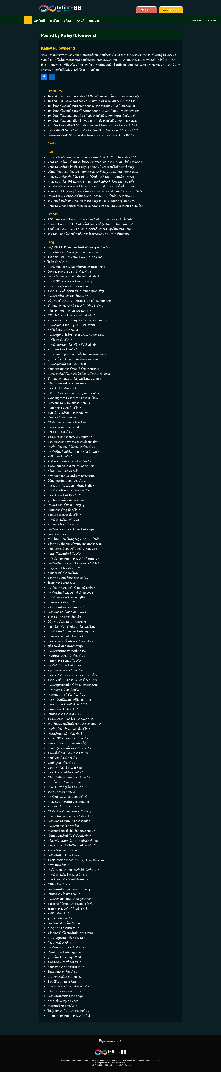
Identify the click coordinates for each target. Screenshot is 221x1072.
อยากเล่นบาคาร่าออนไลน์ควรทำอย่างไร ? (73, 276)
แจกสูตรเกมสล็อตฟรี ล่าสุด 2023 (67, 704)
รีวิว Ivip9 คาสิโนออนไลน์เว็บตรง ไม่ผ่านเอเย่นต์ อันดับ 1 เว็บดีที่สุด (88, 234)
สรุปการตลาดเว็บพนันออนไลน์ (66, 670)
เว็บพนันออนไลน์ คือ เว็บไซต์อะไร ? (69, 835)
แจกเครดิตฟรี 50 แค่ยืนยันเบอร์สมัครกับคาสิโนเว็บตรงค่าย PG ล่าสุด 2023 (93, 130)
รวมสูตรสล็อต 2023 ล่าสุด (63, 806)
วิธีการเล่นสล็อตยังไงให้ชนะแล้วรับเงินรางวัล (75, 544)
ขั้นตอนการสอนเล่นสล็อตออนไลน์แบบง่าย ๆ (74, 378)
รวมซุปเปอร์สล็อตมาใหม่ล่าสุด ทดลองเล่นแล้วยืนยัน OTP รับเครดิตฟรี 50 (92, 157)
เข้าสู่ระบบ (146, 10)
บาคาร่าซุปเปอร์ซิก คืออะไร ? (65, 772)
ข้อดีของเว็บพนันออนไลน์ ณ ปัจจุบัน (69, 461)
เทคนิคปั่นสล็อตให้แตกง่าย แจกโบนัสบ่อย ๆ (74, 451)
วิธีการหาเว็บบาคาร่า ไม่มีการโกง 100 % (72, 680)
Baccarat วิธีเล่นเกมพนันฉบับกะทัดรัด (70, 903)
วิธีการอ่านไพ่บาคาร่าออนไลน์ (66, 607)
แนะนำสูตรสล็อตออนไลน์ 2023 (67, 364)
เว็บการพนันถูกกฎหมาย (62, 417)
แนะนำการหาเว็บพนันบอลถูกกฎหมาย (70, 899)
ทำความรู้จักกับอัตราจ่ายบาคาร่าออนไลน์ (73, 398)
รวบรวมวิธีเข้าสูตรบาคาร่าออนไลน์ (69, 738)
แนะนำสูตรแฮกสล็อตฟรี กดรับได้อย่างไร (72, 344)
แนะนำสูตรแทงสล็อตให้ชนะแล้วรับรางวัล (73, 685)
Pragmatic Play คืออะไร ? (64, 568)
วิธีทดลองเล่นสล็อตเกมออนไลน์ (67, 480)
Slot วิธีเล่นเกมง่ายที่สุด (62, 981)
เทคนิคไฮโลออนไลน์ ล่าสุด (64, 665)
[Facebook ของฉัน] (44, 77)
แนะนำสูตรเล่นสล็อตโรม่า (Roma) (69, 597)
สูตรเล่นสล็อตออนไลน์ (61, 918)
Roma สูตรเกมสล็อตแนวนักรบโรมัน (69, 748)
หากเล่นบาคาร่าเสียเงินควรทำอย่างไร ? (72, 845)
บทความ (94, 20)
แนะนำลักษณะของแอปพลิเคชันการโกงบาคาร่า (76, 267)
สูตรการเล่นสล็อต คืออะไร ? (65, 690)
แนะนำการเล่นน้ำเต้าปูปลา (64, 519)
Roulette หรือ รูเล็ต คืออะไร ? (66, 787)
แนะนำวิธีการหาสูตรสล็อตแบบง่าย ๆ (70, 281)
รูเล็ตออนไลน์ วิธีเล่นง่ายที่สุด (65, 646)
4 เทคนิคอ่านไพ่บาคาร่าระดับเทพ (68, 412)
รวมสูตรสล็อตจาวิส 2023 (63, 524)
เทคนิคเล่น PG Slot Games (64, 855)
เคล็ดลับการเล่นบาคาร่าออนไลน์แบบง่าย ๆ (73, 558)
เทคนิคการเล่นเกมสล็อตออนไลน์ (67, 797)
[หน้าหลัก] (28, 20)
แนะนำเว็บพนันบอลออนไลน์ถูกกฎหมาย (71, 631)
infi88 (106, 1065)
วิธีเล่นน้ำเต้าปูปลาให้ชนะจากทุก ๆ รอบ (71, 719)
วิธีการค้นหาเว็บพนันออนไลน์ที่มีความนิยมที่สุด (76, 291)
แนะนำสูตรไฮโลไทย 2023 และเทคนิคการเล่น (76, 335)
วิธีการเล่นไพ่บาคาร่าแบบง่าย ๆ (67, 621)
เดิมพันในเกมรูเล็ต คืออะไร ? (65, 733)
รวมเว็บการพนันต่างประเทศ (64, 782)
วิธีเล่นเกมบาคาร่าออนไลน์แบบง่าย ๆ (70, 437)
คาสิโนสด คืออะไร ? (60, 456)
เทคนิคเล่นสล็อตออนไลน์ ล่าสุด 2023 (70, 592)
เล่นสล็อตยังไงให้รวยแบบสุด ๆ (66, 505)
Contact (212, 20)
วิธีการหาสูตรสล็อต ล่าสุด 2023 (67, 383)
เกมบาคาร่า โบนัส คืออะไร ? (65, 894)
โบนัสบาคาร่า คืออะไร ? (62, 972)
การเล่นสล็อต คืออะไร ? (62, 1006)
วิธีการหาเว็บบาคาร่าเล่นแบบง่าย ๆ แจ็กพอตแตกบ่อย (79, 301)
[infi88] (60, 8)
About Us (196, 20)
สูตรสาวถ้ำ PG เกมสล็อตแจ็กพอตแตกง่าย (73, 359)
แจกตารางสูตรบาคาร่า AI (63, 427)
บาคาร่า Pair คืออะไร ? (62, 388)
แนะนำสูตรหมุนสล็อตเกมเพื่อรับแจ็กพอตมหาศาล (77, 354)
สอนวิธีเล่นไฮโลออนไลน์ (63, 573)
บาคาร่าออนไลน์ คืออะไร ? (64, 495)
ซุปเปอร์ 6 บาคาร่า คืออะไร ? (65, 617)
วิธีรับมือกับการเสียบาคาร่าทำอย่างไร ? (71, 315)
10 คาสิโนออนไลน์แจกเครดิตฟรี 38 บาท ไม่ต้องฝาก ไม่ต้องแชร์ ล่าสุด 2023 (94, 101)
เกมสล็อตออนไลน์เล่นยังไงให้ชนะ (68, 879)
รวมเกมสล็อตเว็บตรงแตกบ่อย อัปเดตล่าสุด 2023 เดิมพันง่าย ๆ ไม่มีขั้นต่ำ (91, 201)
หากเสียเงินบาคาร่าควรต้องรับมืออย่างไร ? (73, 442)
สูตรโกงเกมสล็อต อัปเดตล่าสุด (66, 500)
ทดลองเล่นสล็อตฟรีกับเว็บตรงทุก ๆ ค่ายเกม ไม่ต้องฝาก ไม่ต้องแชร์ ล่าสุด (91, 167)
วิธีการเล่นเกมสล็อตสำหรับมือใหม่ (68, 578)
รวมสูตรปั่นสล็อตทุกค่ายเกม (64, 976)
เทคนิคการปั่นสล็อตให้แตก (64, 923)
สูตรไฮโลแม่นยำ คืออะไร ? (64, 330)
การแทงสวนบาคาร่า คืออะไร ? (66, 656)
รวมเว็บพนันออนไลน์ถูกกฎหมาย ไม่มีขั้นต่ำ (73, 539)
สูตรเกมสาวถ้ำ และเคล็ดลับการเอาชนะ (71, 476)
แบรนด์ (80, 20)
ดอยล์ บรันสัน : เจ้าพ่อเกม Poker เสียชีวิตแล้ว (75, 257)
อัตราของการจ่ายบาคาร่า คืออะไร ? (69, 271)
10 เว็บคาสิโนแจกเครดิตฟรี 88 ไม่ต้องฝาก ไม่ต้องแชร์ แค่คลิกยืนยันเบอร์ (91, 115)
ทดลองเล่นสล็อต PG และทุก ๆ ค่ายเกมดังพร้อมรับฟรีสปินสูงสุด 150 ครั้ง (91, 181)
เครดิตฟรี (39, 20)
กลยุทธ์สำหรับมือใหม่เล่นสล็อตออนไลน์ (71, 626)
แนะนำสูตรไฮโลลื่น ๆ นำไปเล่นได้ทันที (71, 325)
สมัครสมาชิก (171, 10)
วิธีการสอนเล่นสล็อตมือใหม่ (64, 991)
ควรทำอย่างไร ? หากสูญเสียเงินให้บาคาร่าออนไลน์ (79, 320)
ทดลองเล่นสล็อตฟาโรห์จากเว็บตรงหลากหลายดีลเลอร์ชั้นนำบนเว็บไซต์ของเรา (95, 162)
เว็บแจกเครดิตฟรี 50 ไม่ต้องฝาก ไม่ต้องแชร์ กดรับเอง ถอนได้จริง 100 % (91, 135)
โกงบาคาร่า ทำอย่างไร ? (63, 583)
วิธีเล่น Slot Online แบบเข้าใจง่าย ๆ (69, 811)
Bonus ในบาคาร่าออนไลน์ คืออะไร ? (70, 816)
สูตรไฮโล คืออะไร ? (60, 339)
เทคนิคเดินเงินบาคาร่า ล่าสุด (65, 996)
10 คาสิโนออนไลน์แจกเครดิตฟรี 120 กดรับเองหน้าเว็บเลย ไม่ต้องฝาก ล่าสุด (93, 96)
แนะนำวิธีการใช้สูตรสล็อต (64, 826)
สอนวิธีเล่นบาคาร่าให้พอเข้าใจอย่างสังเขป (73, 369)
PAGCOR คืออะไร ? (60, 432)
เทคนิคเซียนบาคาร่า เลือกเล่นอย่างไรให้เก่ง (74, 563)
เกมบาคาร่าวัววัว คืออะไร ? (64, 714)
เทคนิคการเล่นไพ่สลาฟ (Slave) (67, 612)
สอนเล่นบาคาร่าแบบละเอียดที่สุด (68, 743)
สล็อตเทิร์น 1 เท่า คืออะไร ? (64, 471)
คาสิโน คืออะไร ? (58, 913)
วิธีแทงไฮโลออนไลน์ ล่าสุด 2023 (68, 753)
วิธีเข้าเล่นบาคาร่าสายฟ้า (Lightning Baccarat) (77, 860)
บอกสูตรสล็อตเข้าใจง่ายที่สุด (65, 767)
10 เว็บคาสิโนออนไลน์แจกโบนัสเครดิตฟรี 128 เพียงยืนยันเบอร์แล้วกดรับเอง (93, 111)
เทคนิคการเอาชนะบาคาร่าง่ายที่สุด (69, 821)
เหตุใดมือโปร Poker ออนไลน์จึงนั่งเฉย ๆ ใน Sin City (79, 247)
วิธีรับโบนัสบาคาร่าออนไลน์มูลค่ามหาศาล (73, 393)
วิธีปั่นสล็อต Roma (59, 884)
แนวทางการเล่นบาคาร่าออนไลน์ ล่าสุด (71, 1015)
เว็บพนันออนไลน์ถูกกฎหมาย (65, 952)
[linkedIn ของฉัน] (51, 77)
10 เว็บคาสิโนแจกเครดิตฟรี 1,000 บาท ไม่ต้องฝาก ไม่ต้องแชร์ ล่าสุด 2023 (93, 120)
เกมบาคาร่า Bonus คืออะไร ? (66, 660)
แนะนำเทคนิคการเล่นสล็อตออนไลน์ (70, 490)
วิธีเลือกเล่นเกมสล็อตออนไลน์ (65, 962)
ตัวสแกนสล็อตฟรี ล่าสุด (62, 942)
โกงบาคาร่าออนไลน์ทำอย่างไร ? (67, 908)
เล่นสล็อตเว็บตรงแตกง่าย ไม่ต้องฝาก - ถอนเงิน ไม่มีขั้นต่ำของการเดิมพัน (91, 196)
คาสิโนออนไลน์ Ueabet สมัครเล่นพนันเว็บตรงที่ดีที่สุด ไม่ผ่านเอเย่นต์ (89, 229)
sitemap (128, 1065)
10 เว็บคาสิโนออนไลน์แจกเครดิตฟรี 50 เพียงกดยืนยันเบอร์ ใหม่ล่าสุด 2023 (93, 106)
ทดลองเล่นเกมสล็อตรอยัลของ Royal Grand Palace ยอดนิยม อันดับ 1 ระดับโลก (95, 206)
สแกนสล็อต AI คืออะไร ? (63, 709)
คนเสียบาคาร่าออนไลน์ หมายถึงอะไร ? (71, 587)
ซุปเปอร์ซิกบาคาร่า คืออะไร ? (65, 850)
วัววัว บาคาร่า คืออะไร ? (63, 792)
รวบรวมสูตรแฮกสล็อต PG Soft (66, 938)
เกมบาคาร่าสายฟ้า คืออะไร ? (65, 636)
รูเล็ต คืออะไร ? (57, 534)
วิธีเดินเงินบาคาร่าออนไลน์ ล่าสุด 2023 (71, 466)
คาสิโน (54, 20)
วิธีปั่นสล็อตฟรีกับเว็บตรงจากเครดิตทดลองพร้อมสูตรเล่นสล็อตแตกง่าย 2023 (93, 172)
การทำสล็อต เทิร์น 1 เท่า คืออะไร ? (69, 728)
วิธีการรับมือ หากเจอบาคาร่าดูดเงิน (69, 777)
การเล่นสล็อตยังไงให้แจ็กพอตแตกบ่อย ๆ (71, 831)
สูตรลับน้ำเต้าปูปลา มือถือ (63, 1001)
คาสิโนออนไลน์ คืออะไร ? (63, 758)
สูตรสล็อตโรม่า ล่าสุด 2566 (64, 957)
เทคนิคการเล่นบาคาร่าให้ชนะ (66, 947)
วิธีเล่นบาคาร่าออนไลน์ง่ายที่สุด (67, 422)
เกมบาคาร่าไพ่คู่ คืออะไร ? (64, 510)
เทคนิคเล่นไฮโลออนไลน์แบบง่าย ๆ (69, 889)
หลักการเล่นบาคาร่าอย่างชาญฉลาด (69, 310)
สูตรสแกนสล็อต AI (59, 865)
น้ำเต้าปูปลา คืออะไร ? (61, 762)
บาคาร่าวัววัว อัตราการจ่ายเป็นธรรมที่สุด (72, 675)
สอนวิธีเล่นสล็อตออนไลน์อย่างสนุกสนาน (72, 549)
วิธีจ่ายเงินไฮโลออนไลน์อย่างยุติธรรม (70, 933)
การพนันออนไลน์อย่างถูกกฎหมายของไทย (73, 252)
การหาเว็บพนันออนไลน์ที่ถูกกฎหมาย (69, 699)
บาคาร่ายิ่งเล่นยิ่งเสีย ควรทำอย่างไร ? (70, 641)
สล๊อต (67, 20)
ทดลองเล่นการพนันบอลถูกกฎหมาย (69, 801)
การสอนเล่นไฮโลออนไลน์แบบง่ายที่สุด (71, 485)
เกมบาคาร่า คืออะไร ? (61, 602)
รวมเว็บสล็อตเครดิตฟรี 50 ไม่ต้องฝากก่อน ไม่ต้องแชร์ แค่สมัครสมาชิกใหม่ (92, 125)
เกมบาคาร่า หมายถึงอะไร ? (64, 408)
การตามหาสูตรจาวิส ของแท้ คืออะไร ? (71, 286)
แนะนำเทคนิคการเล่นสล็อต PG (67, 651)
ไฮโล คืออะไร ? (57, 262)
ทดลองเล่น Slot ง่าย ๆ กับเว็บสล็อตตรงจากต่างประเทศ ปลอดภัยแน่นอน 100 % (95, 191)
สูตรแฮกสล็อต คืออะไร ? (62, 349)
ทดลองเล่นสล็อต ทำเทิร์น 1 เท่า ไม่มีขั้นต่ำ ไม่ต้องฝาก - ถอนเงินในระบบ (91, 176)
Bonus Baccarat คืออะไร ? (64, 514)
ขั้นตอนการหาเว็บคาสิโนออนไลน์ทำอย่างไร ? (75, 305)
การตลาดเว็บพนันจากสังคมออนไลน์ (69, 986)
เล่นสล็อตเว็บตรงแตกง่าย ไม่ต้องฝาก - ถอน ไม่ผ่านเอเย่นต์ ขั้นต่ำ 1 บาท (91, 186)
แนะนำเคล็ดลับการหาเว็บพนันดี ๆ (68, 296)
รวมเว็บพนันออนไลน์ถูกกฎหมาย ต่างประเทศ (74, 724)
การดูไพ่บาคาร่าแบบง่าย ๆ (63, 928)
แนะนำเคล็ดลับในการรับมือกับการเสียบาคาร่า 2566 (79, 373)
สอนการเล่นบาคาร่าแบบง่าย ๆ (66, 967)
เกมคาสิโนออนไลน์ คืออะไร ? (66, 553)
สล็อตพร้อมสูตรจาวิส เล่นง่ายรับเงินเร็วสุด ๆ (74, 840)
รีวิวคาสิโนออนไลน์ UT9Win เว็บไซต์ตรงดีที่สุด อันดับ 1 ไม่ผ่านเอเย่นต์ (90, 224)
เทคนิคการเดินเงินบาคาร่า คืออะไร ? (70, 403)
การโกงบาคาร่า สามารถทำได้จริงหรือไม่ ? (73, 869)
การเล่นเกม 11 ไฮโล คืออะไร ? (66, 694)
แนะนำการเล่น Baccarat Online (67, 874)
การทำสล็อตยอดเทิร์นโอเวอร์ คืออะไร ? (71, 446)
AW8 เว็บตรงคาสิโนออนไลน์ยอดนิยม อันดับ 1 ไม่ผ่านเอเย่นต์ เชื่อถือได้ (90, 219)
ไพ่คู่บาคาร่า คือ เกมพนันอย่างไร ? (68, 1010)
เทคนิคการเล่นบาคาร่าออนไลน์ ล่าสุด (71, 529)
